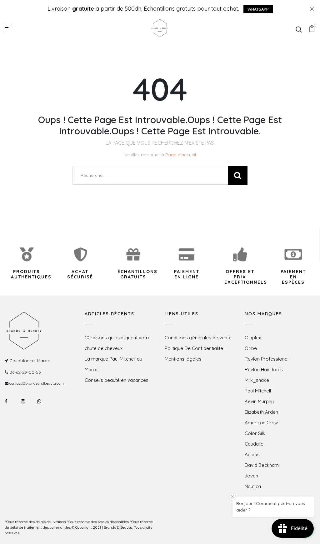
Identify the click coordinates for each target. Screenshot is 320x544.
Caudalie (254, 444)
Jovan (251, 476)
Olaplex (253, 338)
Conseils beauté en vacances (116, 380)
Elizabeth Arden (261, 412)
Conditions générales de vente (198, 338)
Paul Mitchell (258, 391)
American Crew (261, 423)
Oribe (251, 348)
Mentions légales (183, 359)
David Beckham (262, 465)
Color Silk (255, 433)
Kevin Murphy (259, 401)
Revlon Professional (266, 359)
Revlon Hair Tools (264, 369)
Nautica (253, 486)
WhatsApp (258, 9)
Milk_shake (257, 380)
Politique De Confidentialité (194, 348)
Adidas (252, 454)
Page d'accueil (180, 154)
